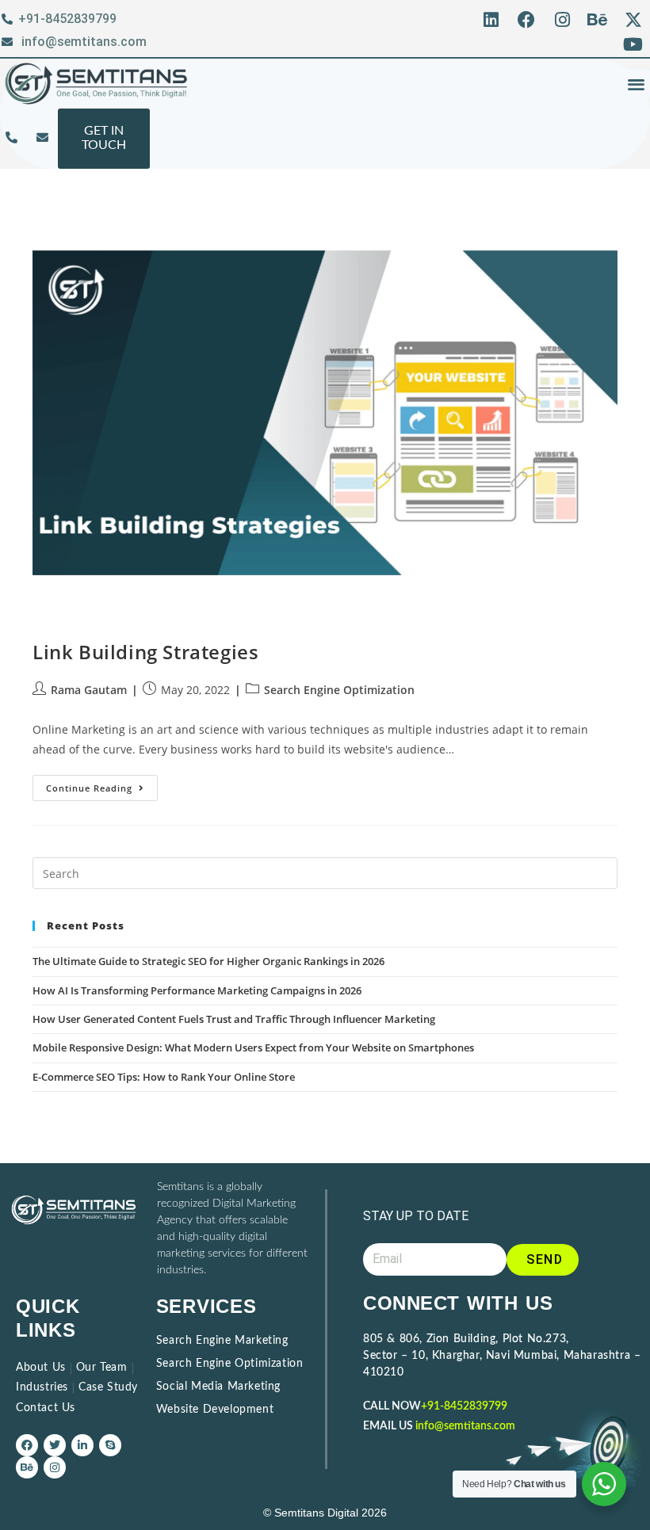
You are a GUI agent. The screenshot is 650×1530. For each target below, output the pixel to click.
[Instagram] (562, 20)
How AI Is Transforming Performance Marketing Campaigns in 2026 (196, 990)
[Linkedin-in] (82, 1445)
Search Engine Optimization (339, 689)
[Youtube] (633, 44)
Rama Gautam (89, 689)
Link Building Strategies (145, 652)
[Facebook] (526, 20)
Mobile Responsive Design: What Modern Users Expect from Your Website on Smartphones (254, 1047)
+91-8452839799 (464, 1406)
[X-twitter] (633, 20)
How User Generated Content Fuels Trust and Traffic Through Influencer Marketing (233, 1019)
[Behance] (597, 20)
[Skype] (110, 1445)
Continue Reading (102, 784)
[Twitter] (55, 1445)
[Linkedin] (491, 20)
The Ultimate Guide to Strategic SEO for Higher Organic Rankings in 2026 (208, 961)
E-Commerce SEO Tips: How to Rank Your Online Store (163, 1077)
